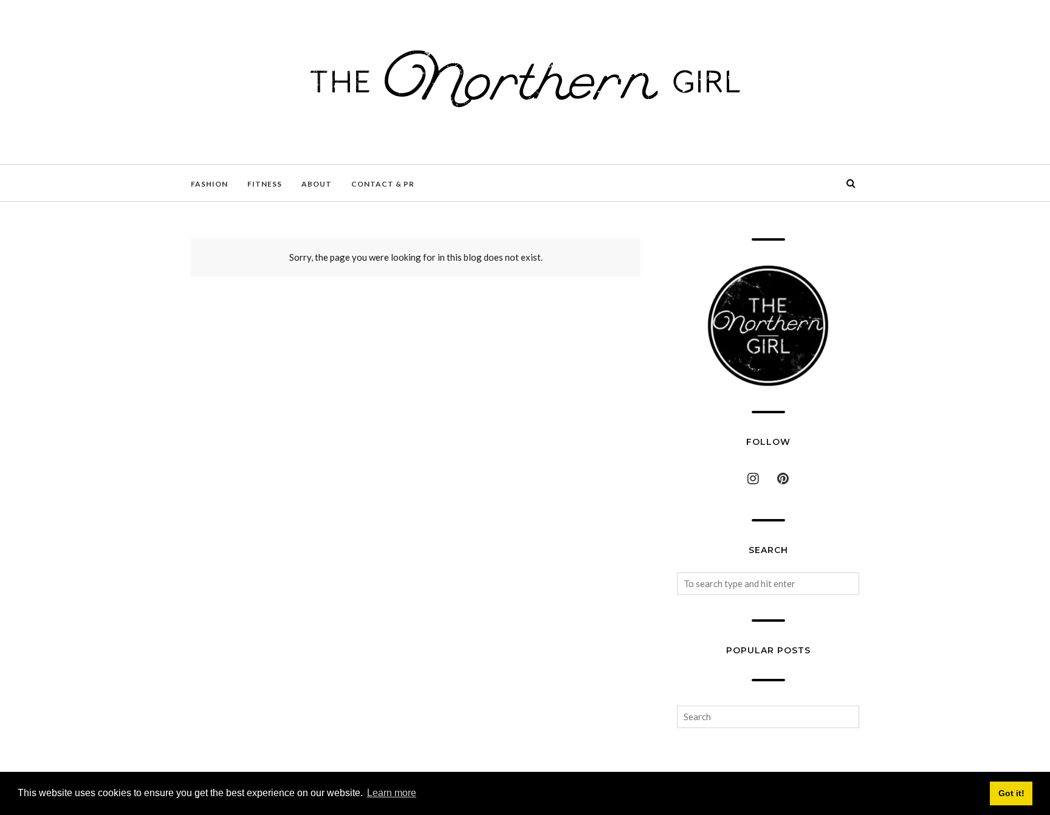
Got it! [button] (1011, 793)
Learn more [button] (391, 793)
